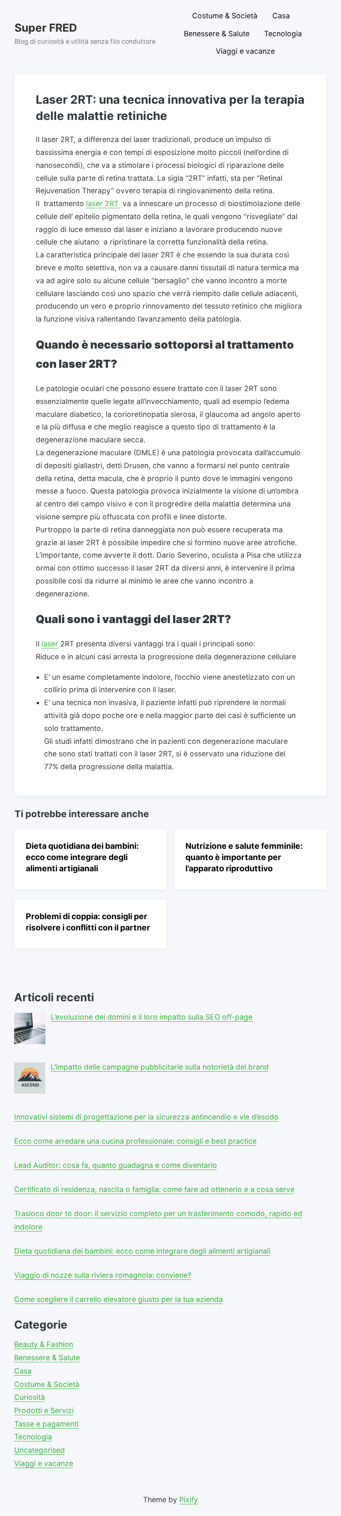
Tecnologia (283, 33)
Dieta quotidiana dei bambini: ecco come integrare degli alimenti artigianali (82, 857)
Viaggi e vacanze (245, 51)
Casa (281, 15)
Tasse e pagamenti (46, 1423)
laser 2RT (103, 203)
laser (50, 643)
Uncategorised (39, 1450)
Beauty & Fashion (43, 1344)
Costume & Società (224, 15)
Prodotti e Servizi (44, 1410)
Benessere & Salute (217, 33)
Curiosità (29, 1397)
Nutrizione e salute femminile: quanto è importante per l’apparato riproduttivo (244, 857)
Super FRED (46, 27)
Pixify (188, 1499)
